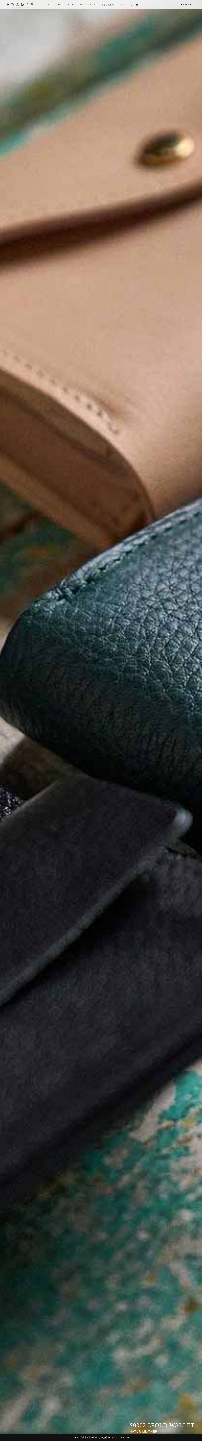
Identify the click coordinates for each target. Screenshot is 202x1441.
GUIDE (93, 5)
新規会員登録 (108, 5)
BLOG (83, 5)
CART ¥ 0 (186, 4)
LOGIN (121, 5)
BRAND (71, 5)
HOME (60, 5)
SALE (49, 5)
